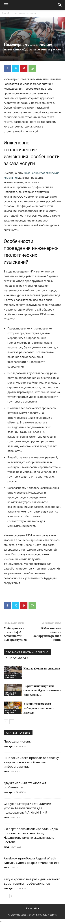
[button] (6, 5)
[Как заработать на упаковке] (13, 672)
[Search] (60, 5)
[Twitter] (15, 68)
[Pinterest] (23, 68)
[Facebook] (7, 68)
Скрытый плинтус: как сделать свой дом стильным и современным (42, 690)
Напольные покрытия (24, 13)
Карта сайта (32, 908)
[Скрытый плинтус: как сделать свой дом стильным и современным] (13, 690)
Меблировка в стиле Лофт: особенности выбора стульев (15, 633)
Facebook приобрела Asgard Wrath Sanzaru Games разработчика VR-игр (32, 860)
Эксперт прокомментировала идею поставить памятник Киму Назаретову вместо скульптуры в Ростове (31, 835)
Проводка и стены (18, 741)
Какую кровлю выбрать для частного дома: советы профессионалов (32, 881)
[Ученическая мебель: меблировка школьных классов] (13, 708)
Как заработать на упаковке (41, 668)
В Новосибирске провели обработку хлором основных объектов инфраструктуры (31, 762)
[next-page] (11, 721)
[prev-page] (6, 721)
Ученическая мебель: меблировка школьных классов (38, 708)
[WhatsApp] (32, 68)
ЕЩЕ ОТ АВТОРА (17, 658)
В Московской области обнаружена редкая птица (47, 633)
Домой (5, 13)
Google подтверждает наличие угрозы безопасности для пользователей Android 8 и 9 (27, 808)
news (6, 771)
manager (8, 746)
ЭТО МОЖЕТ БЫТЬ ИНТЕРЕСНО (27, 652)
